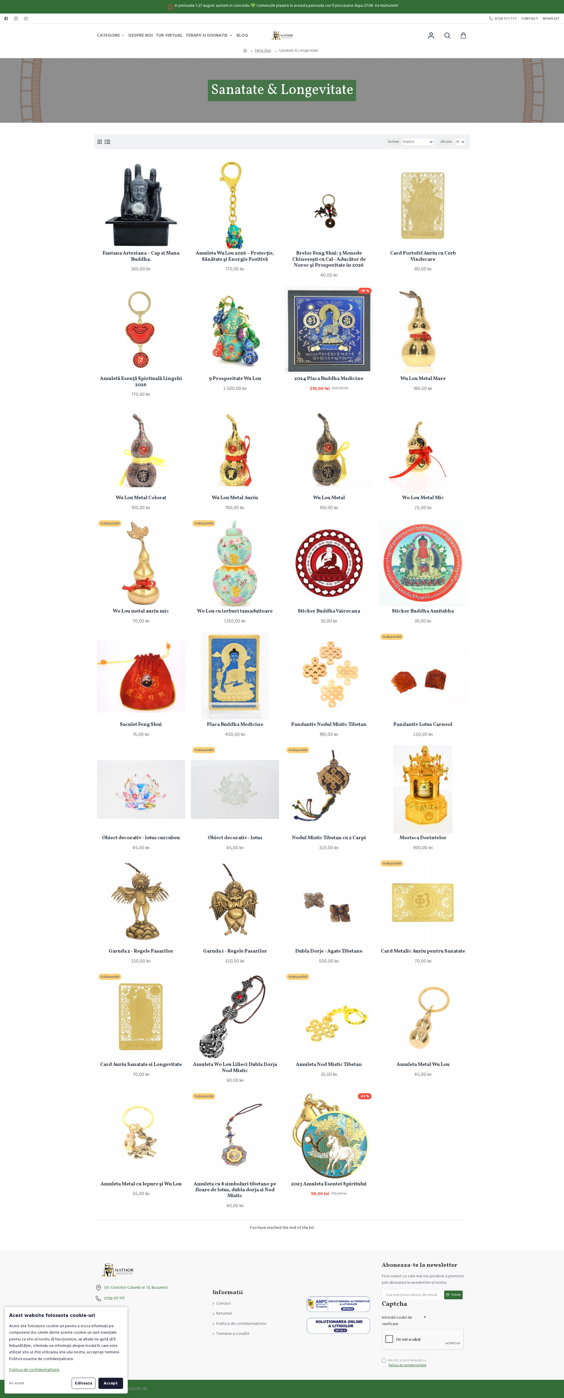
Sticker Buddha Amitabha (423, 611)
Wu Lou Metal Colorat (141, 498)
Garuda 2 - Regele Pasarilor (141, 951)
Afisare (446, 141)
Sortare (393, 141)
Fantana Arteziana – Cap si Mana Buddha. (141, 256)
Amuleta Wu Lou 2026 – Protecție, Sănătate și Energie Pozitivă (235, 256)
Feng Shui (263, 50)
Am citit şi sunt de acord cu (407, 1363)
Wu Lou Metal (329, 498)
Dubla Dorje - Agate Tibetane (328, 951)
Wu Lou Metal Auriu (235, 498)
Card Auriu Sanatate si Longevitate (141, 1065)
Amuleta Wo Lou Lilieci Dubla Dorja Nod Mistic (235, 1068)
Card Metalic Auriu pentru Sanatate (423, 951)
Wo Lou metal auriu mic (141, 611)
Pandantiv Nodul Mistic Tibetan (329, 725)
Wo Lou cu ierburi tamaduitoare (235, 611)
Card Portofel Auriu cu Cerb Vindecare (423, 256)
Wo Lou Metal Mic (423, 498)
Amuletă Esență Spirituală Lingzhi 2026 (141, 382)
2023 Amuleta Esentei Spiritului (329, 1184)
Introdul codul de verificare (397, 1321)
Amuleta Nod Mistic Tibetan (329, 1065)
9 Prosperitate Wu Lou (235, 379)
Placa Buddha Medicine (235, 725)
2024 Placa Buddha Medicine (328, 379)
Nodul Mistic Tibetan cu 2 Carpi (329, 838)
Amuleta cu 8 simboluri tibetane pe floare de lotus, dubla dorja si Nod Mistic (235, 1190)
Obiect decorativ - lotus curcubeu (141, 838)
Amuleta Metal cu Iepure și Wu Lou (141, 1184)
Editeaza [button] (83, 1383)
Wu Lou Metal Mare (423, 379)
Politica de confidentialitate (34, 1370)
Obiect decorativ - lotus (235, 838)
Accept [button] (111, 1383)
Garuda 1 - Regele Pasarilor (235, 951)
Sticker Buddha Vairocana (329, 611)
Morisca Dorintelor (423, 838)
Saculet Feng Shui (141, 725)
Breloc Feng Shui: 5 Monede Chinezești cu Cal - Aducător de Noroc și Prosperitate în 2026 (329, 259)
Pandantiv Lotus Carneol (422, 725)
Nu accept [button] (16, 1383)
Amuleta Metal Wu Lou (423, 1065)
